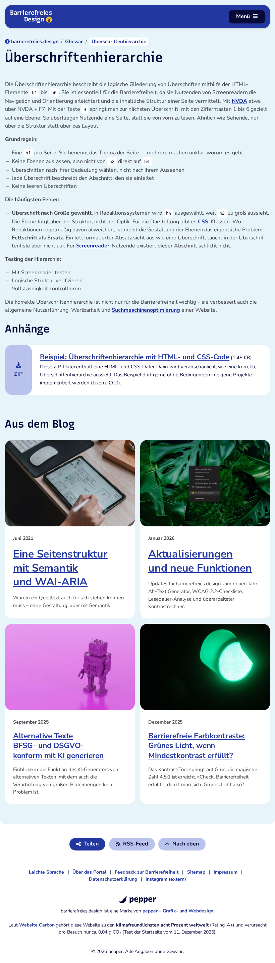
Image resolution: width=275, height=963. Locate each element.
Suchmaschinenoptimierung (146, 310)
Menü (243, 16)
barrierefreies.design (35, 41)
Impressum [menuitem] (225, 872)
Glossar (74, 41)
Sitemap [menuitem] (196, 872)
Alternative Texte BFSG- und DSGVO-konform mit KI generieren (58, 746)
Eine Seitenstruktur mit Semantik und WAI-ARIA (60, 568)
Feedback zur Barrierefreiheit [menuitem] (146, 872)
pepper (141, 899)
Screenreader (92, 245)
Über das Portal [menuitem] (89, 872)
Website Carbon (36, 925)
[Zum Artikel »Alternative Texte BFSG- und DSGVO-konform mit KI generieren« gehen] (70, 667)
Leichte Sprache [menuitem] (46, 872)
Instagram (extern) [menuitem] (166, 879)
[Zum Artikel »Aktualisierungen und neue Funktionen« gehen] (205, 483)
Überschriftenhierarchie (119, 41)
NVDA (240, 101)
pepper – (178, 911)
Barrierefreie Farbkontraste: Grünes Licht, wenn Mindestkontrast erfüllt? (196, 746)
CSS (203, 221)
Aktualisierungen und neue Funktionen (200, 561)
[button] (132, 844)
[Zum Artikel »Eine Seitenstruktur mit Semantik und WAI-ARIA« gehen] (70, 483)
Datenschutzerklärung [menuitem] (113, 879)
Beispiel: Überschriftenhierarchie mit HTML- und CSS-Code (135, 357)
